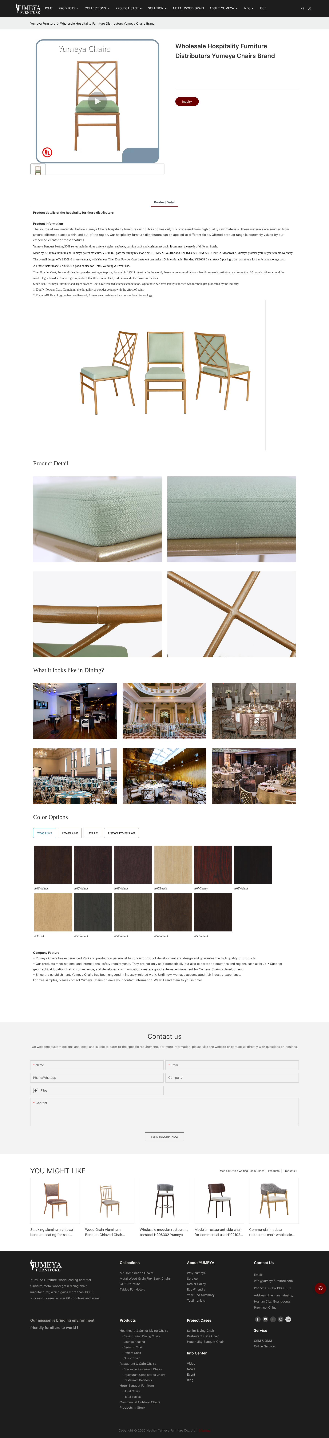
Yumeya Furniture (42, 23)
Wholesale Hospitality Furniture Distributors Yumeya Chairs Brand (107, 23)
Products (273, 1170)
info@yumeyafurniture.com (273, 1281)
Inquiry (187, 101)
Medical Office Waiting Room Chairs (242, 1170)
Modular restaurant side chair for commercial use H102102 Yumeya (218, 1232)
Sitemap (205, 1430)
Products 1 (290, 1170)
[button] (265, 8)
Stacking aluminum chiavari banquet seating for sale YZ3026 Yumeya (52, 1232)
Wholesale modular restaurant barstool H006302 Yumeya (164, 1232)
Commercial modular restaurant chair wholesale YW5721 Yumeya (270, 1232)
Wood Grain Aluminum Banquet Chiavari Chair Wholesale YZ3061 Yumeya (106, 1232)
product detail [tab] (164, 202)
